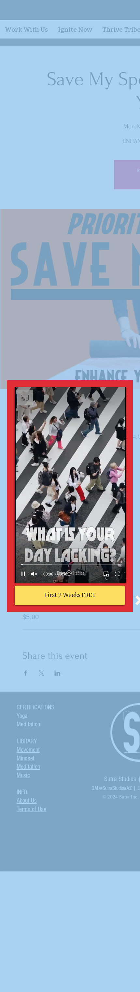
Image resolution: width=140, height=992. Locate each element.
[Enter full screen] (117, 574)
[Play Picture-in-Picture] (106, 574)
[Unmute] (34, 574)
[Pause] (23, 574)
